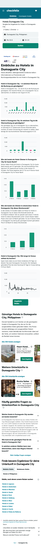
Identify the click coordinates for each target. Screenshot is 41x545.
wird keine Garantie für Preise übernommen (15, 522)
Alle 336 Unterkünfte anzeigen (13, 376)
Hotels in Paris (7, 495)
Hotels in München (8, 489)
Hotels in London (8, 503)
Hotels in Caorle (7, 509)
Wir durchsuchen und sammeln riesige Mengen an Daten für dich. (16, 531)
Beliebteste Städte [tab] (23, 469)
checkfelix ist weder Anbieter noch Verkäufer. (19, 528)
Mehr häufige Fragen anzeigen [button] (20, 455)
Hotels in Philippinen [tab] (10, 474)
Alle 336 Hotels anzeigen (11, 342)
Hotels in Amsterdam (9, 487)
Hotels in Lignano (8, 484)
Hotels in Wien (7, 501)
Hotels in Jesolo (7, 492)
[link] (20, 302)
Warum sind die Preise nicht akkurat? (16, 535)
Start (15, 543)
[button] (3, 10)
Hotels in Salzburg (8, 498)
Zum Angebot (26, 359)
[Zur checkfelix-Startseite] (13, 11)
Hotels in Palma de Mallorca (11, 512)
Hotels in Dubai (7, 506)
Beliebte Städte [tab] (8, 469)
